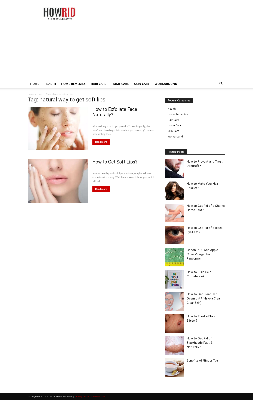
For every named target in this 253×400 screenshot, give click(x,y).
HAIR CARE (98, 84)
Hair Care (173, 120)
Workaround (175, 136)
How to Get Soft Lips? (114, 162)
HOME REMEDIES (73, 84)
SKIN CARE (141, 84)
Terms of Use (98, 396)
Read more (101, 141)
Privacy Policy (82, 396)
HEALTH (50, 84)
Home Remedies (178, 114)
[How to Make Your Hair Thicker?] (174, 191)
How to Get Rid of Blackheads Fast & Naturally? (199, 342)
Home (31, 93)
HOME (34, 84)
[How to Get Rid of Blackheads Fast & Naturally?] (174, 345)
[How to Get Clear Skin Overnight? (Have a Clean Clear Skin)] (174, 301)
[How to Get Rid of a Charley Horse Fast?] (174, 213)
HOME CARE (120, 84)
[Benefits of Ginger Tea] (174, 367)
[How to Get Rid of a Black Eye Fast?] (174, 235)
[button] (221, 84)
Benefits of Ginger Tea (202, 360)
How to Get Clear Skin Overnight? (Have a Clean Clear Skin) (204, 298)
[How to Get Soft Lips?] (58, 181)
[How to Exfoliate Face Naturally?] (58, 128)
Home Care (174, 125)
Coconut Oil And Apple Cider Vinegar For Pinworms (202, 254)
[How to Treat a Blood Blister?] (174, 323)
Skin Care (173, 131)
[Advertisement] (126, 51)
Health (172, 108)
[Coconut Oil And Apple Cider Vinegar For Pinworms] (174, 257)
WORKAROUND (166, 84)
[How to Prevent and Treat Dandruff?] (174, 168)
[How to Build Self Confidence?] (174, 279)
